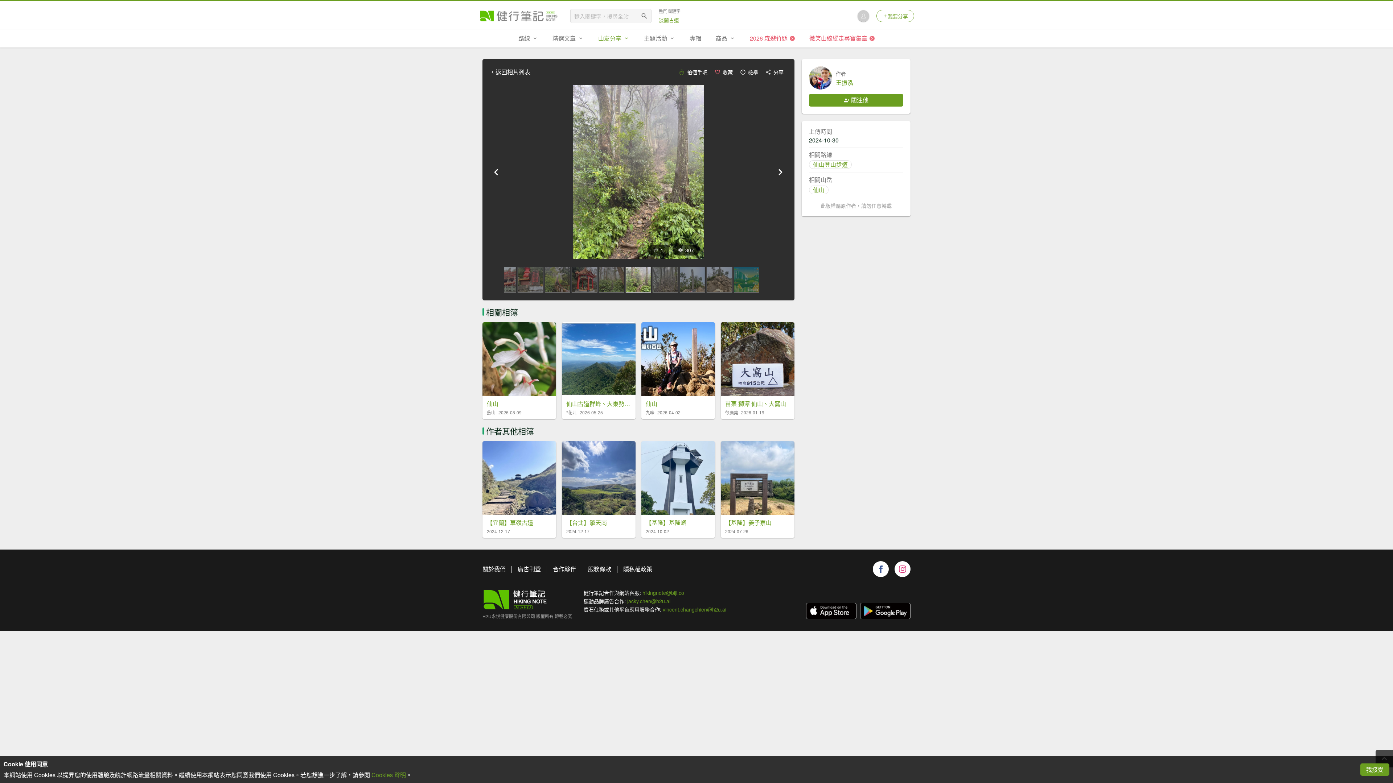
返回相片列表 (513, 72)
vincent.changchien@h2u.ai (694, 609)
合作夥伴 (564, 569)
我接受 (1375, 769)
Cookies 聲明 (388, 775)
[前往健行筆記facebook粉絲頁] (881, 569)
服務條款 (599, 569)
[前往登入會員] (863, 16)
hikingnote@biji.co (663, 592)
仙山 (819, 190)
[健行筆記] (519, 15)
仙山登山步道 (830, 164)
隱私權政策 (637, 569)
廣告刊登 (529, 569)
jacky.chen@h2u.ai (648, 601)
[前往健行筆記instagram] (903, 569)
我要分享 (898, 16)
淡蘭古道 (669, 20)
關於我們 (494, 569)
